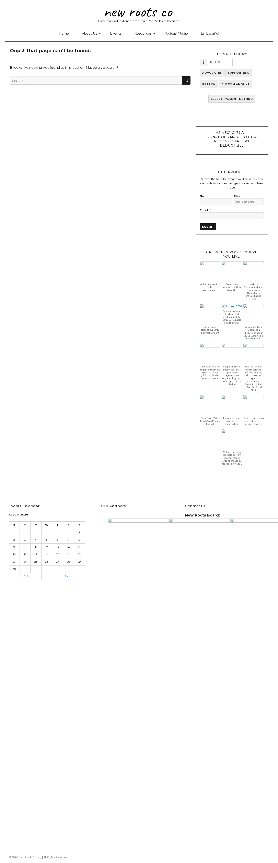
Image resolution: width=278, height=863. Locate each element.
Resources (142, 33)
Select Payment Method (232, 98)
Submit (208, 226)
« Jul (25, 576)
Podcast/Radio (176, 33)
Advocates (212, 72)
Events (115, 33)
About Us (89, 33)
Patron (209, 84)
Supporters (238, 72)
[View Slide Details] (139, 671)
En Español (210, 33)
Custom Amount (235, 84)
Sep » (68, 576)
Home (64, 33)
